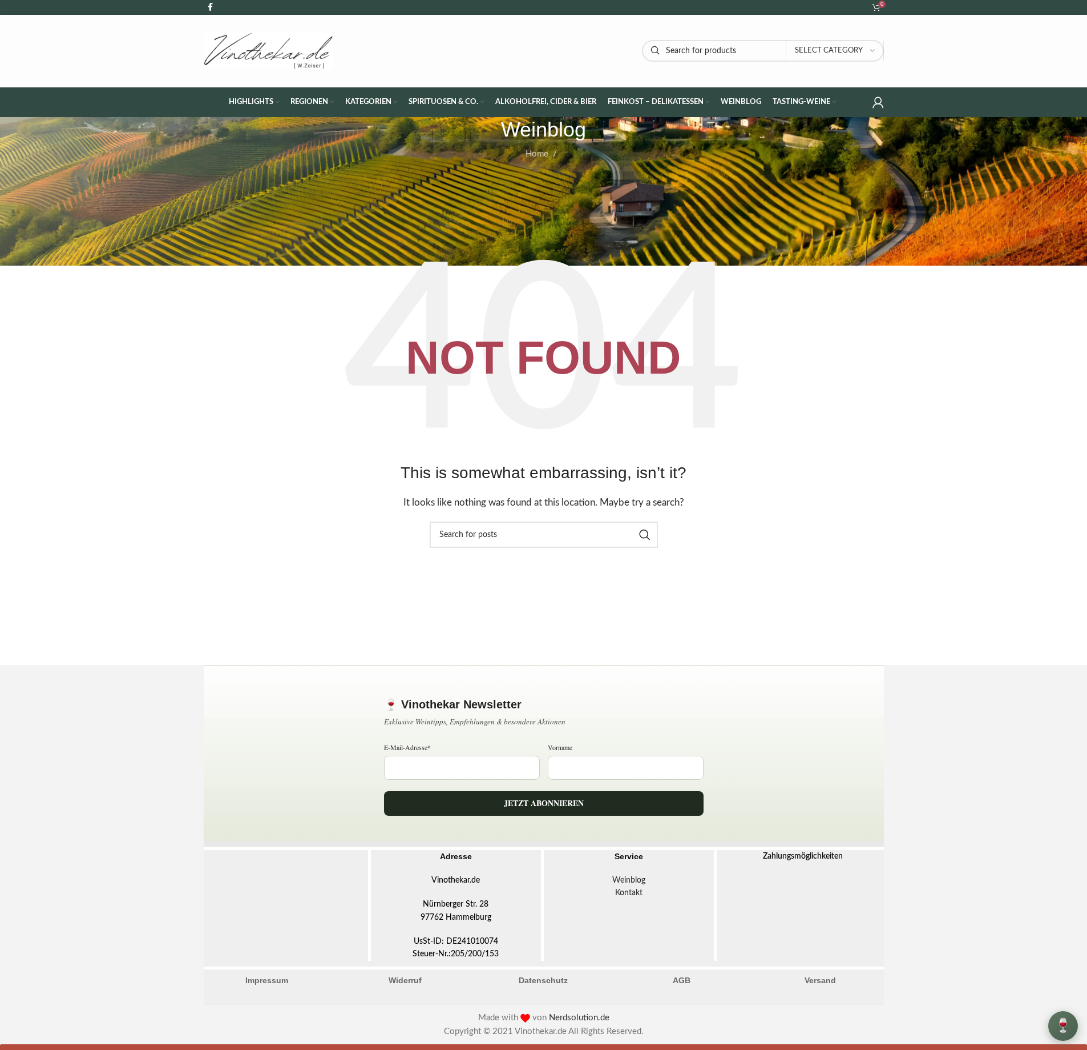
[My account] (878, 102)
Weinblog (628, 880)
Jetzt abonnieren (544, 803)
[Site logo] (269, 50)
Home (537, 154)
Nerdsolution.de (579, 1017)
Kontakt (628, 893)
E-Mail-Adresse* (407, 747)
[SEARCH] (645, 535)
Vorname (560, 747)
